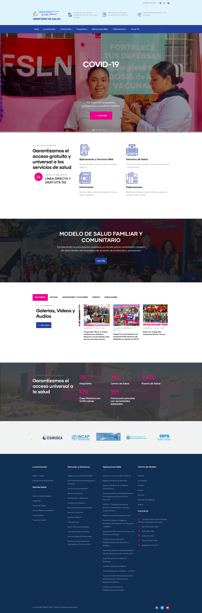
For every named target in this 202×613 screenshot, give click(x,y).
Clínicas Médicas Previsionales (80, 536)
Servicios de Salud (137, 159)
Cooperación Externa (76, 503)
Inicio (36, 29)
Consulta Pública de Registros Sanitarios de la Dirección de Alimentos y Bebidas (118, 524)
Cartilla (141, 485)
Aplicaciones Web (100, 29)
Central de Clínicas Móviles (78, 532)
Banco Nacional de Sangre (78, 527)
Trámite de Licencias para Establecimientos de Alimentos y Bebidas (116, 543)
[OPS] (129, 434)
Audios (140, 490)
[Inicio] (46, 15)
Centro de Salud (120, 383)
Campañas (81, 29)
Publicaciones (119, 29)
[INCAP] (44, 434)
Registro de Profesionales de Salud (116, 515)
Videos (140, 505)
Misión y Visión (38, 476)
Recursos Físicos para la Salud (80, 508)
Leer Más (101, 261)
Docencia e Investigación (78, 488)
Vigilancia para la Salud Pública (80, 476)
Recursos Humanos (75, 512)
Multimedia (40, 297)
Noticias (54, 297)
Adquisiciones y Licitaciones (75, 297)
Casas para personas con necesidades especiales (123, 401)
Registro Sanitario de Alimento (115, 481)
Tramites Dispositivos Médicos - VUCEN (118, 571)
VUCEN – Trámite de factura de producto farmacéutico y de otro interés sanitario (116, 508)
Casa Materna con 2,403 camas (90, 399)
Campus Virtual (149, 3)
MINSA (45, 607)
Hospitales (85, 383)
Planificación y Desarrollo (78, 498)
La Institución (49, 29)
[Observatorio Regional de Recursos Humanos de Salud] (101, 434)
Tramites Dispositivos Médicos (154, 13)
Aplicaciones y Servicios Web (96, 159)
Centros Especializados (42, 496)
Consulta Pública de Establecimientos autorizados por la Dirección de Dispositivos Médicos (118, 579)
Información (65, 29)
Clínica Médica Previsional (43, 510)
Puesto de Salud (151, 383)
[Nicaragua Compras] (73, 434)
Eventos (96, 297)
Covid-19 (135, 29)
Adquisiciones (73, 522)
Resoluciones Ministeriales (43, 481)
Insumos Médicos (74, 517)
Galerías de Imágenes (146, 500)
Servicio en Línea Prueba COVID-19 (116, 476)
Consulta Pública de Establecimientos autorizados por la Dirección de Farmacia (118, 497)
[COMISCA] (157, 434)
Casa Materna (38, 515)
